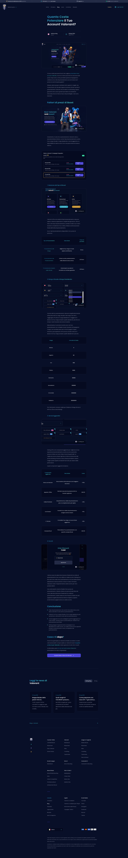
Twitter (83, 815)
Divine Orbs (67, 779)
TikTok (82, 803)
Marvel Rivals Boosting (52, 773)
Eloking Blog (88, 681)
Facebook (83, 809)
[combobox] (55, 830)
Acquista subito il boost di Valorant (63, 655)
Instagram (83, 806)
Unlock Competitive (52, 779)
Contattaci (68, 7)
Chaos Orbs (67, 776)
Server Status (50, 751)
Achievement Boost (52, 785)
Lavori (62, 7)
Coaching (66, 751)
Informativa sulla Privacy (70, 806)
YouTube (83, 800)
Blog (58, 7)
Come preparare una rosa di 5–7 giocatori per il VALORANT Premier (87, 699)
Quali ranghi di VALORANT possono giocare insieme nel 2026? (62, 699)
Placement (50, 745)
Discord (83, 812)
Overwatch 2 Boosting (86, 763)
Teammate (67, 754)
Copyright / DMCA (68, 809)
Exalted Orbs (67, 782)
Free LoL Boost (84, 757)
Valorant (35, 723)
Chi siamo (53, 7)
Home (47, 7)
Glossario (75, 7)
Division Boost (84, 742)
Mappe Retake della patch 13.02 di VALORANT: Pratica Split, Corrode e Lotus (40, 699)
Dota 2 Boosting (68, 763)
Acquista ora (79, 163)
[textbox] (55, 830)
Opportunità (50, 809)
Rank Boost (67, 742)
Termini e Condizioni (69, 800)
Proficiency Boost (51, 782)
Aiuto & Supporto (51, 815)
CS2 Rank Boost (51, 742)
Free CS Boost (50, 748)
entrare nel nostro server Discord (66, 648)
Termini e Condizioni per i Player (72, 803)
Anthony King (54, 33)
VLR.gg (95, 681)
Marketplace (67, 773)
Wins (65, 748)
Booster (49, 812)
